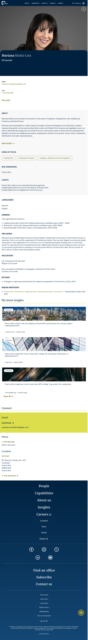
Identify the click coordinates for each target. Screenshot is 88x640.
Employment (8, 158)
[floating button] (81, 613)
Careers (60, 3)
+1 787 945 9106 (7, 93)
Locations (44, 521)
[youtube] (50, 557)
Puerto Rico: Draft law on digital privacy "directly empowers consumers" (34, 291)
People (27, 3)
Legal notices (44, 599)
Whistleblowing (44, 611)
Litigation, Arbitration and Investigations (55, 158)
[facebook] (31, 549)
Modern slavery (44, 607)
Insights (52, 3)
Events (44, 532)
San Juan (6, 100)
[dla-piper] (8, 3)
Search (77, 3)
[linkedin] (38, 557)
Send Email (6, 423)
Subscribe (44, 577)
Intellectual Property (26, 158)
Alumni (42, 539)
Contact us (44, 584)
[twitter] (56, 549)
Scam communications (44, 616)
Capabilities (35, 3)
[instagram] (44, 549)
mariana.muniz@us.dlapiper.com (14, 84)
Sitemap (42, 621)
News (44, 526)
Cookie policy (44, 603)
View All (7, 396)
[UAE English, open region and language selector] (83, 3)
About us (44, 3)
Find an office (44, 570)
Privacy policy (44, 595)
